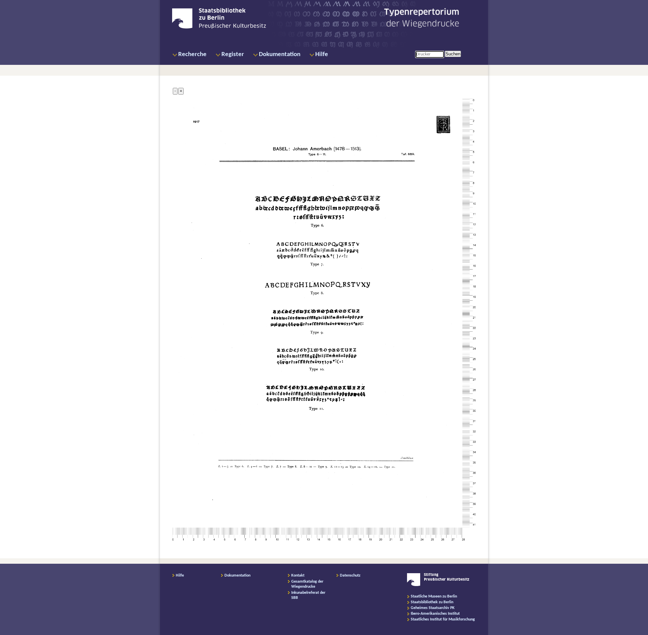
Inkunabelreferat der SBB (308, 595)
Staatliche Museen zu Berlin (434, 596)
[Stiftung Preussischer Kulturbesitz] (438, 585)
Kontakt (297, 576)
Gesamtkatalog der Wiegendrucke (307, 584)
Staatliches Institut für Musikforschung (443, 619)
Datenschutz (350, 576)
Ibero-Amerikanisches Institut (435, 614)
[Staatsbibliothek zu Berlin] (219, 28)
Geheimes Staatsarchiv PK (433, 608)
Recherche (192, 54)
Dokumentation (279, 54)
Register (232, 54)
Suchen (453, 53)
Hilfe (321, 54)
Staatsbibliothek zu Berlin (432, 602)
